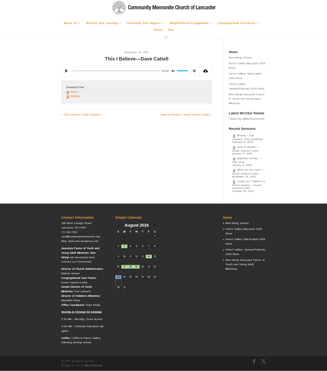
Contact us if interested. (76, 262)
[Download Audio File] (205, 71)
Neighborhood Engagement (189, 23)
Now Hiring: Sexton (240, 58)
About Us (70, 23)
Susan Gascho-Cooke (74, 282)
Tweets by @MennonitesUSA (246, 119)
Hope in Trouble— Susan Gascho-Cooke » (186, 115)
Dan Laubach (83, 291)
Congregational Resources (236, 23)
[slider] (115, 71)
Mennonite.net (94, 365)
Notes (74, 92)
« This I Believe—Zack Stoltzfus (80, 115)
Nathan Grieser (70, 273)
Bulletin (75, 96)
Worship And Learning (102, 23)
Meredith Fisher (70, 300)
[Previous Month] (118, 225)
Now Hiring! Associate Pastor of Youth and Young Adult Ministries (246, 99)
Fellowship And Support (144, 23)
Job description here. (82, 257)
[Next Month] (155, 225)
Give (171, 30)
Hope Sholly (93, 305)
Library (158, 30)
